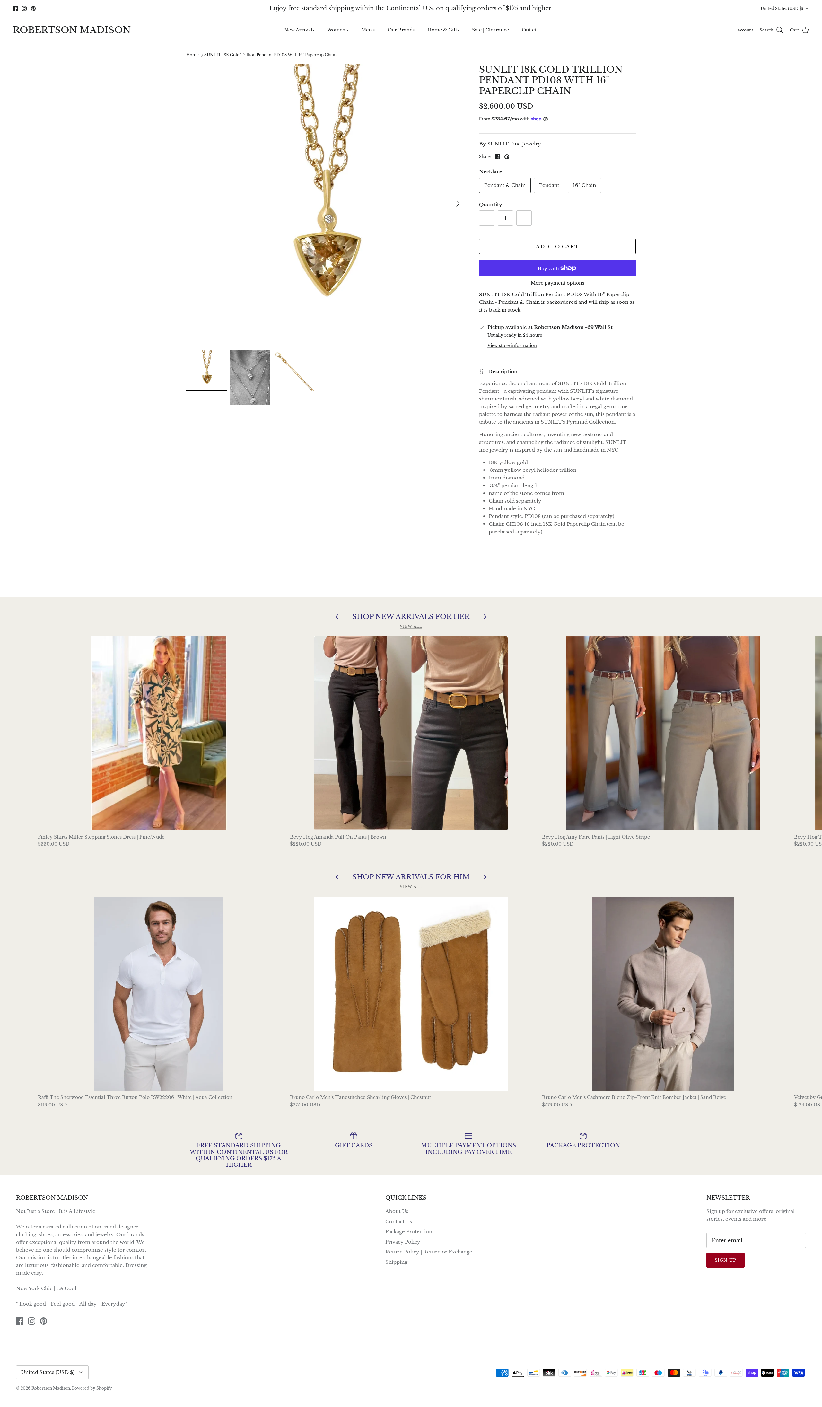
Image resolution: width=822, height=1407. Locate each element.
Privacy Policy (402, 1242)
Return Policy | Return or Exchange (428, 1252)
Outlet (529, 30)
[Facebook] (15, 8)
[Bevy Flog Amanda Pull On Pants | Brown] (411, 733)
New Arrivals (299, 30)
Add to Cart (557, 246)
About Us (396, 1211)
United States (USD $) (782, 8)
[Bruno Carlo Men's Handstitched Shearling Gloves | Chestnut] (411, 994)
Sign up (725, 1260)
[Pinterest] (33, 8)
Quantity (490, 204)
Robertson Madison (50, 1388)
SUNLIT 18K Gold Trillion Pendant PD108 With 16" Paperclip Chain (270, 54)
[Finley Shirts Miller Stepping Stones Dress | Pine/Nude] (159, 733)
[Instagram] (24, 8)
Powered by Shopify (92, 1388)
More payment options (557, 283)
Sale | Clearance (490, 30)
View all (411, 626)
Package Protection (408, 1231)
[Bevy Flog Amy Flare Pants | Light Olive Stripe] (663, 733)
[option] (325, 203)
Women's (337, 30)
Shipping (396, 1262)
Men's (368, 30)
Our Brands (401, 30)
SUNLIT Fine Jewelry (514, 144)
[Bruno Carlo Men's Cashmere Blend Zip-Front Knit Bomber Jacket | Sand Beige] (663, 994)
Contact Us (398, 1221)
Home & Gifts (443, 30)
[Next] (458, 204)
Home (192, 54)
